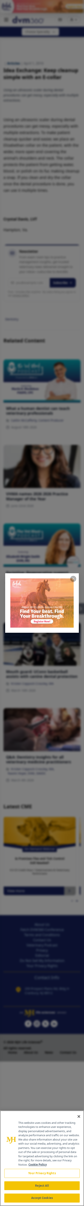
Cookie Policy (37, 1164)
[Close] (79, 1116)
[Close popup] (73, 579)
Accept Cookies (42, 1198)
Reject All (42, 1186)
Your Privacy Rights (42, 1173)
